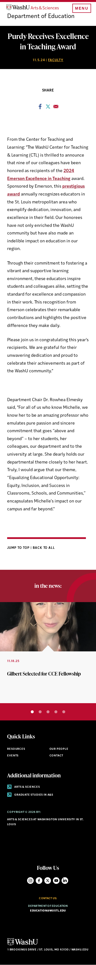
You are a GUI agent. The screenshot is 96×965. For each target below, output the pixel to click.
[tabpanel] (48, 652)
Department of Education (41, 16)
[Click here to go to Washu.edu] (22, 945)
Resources (16, 749)
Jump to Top (19, 548)
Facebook (39, 880)
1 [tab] (32, 711)
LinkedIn (65, 880)
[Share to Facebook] (40, 108)
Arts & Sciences (27, 787)
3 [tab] (48, 711)
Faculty (55, 60)
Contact (56, 755)
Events (12, 755)
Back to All (44, 548)
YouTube (56, 880)
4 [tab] (56, 711)
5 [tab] (64, 711)
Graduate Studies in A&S (33, 795)
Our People (58, 749)
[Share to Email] (56, 108)
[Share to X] (48, 108)
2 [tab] (40, 711)
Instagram (30, 880)
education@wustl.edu (48, 911)
